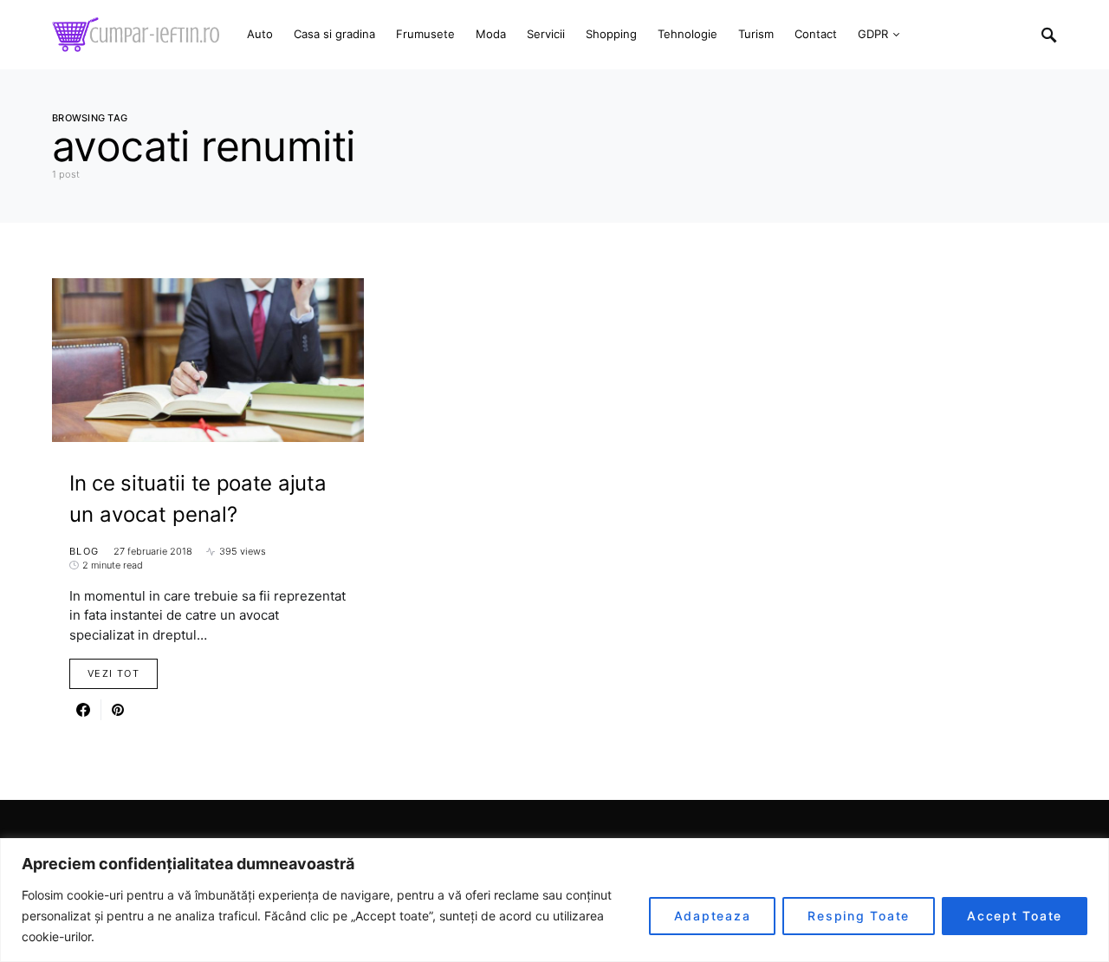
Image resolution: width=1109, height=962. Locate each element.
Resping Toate (858, 915)
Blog (84, 551)
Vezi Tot (113, 673)
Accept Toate (1014, 915)
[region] (554, 900)
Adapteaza (712, 915)
